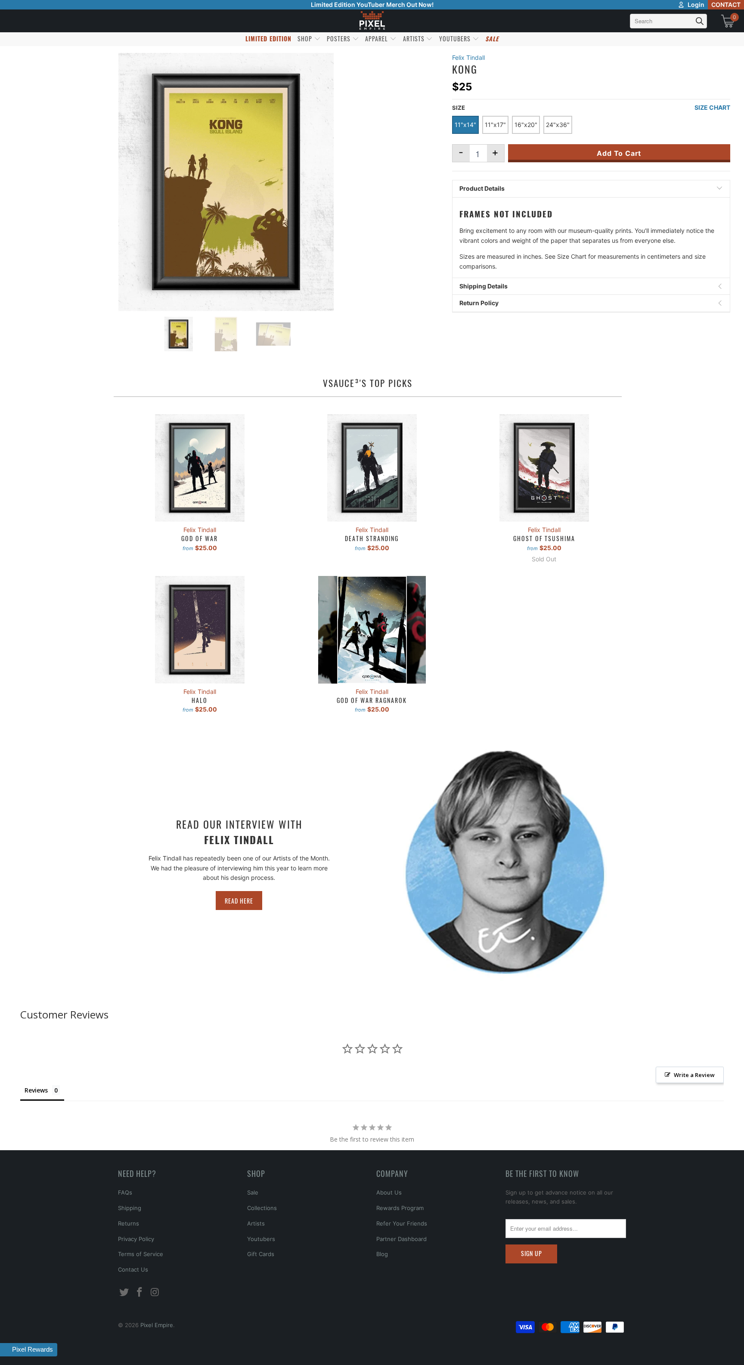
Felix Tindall (468, 57)
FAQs (125, 1192)
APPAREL (377, 38)
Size (458, 107)
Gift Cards (260, 1253)
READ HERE (239, 900)
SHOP (306, 38)
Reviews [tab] (36, 1090)
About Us (389, 1192)
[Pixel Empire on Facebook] (139, 1292)
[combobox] (668, 21)
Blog (382, 1253)
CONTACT (726, 4)
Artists (256, 1223)
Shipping (129, 1207)
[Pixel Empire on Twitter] (124, 1292)
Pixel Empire (156, 1325)
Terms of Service (140, 1253)
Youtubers (261, 1238)
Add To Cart (619, 153)
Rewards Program (400, 1207)
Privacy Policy (136, 1238)
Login (696, 4)
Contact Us (133, 1269)
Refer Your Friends (401, 1223)
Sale (252, 1192)
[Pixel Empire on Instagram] (155, 1292)
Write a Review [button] (694, 1075)
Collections (262, 1207)
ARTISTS (414, 38)
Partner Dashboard (401, 1238)
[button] (29, 1349)
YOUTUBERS (455, 38)
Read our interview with (239, 831)
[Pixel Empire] (372, 20)
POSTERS (339, 38)
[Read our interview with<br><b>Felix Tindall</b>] (505, 862)
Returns (128, 1223)
